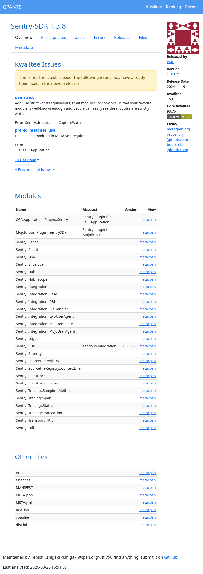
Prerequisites (53, 37)
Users (80, 37)
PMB (170, 61)
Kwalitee (154, 7)
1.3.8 (171, 74)
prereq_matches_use (35, 130)
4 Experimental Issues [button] (33, 169)
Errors (100, 37)
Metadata (24, 47)
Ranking (173, 7)
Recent (191, 7)
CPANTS (12, 6)
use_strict (24, 97)
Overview (24, 37)
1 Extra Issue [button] (25, 159)
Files (143, 37)
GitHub (171, 557)
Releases (122, 37)
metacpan (147, 219)
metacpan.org (178, 129)
